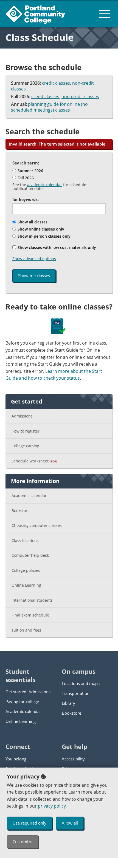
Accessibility (73, 759)
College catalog (25, 445)
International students (32, 600)
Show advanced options (34, 258)
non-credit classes (80, 96)
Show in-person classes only (43, 236)
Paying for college (22, 701)
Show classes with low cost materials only (56, 247)
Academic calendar (29, 495)
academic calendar (44, 184)
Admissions (22, 416)
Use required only (29, 823)
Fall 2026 (25, 177)
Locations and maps (81, 683)
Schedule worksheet (34, 461)
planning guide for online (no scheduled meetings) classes (49, 107)
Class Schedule (39, 37)
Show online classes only (40, 229)
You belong (15, 759)
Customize (22, 841)
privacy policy (52, 806)
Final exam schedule (30, 615)
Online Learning (26, 585)
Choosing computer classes (37, 525)
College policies (26, 570)
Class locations (25, 540)
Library (68, 703)
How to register (26, 431)
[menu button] (104, 14)
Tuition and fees (26, 630)
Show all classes (31, 222)
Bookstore (21, 510)
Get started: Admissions (27, 691)
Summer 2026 (29, 170)
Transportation (75, 693)
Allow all (70, 823)
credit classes (56, 83)
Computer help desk (30, 555)
